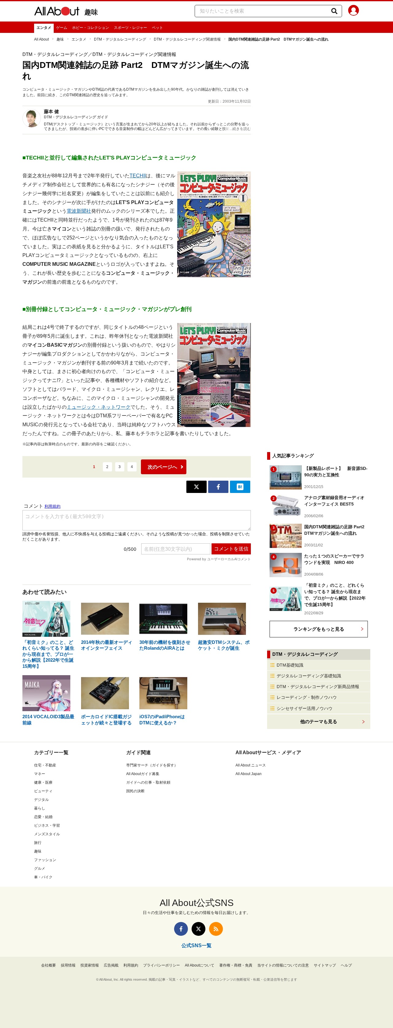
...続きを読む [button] (240, 129)
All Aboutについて (199, 965)
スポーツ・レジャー (130, 28)
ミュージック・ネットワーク (98, 407)
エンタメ (44, 28)
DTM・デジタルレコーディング (120, 39)
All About (41, 39)
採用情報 (68, 965)
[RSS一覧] (216, 929)
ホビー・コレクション (90, 28)
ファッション (45, 860)
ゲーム (61, 28)
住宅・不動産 (45, 765)
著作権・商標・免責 (235, 965)
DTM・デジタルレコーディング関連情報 (187, 39)
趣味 (91, 12)
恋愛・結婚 (43, 817)
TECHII (138, 175)
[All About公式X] (198, 929)
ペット (157, 28)
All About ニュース (250, 765)
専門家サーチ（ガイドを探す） (152, 765)
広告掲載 (111, 965)
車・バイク (43, 877)
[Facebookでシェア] (218, 487)
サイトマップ (325, 965)
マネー (39, 774)
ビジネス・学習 (47, 825)
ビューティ (43, 791)
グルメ (39, 868)
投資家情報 (89, 965)
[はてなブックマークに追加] (240, 487)
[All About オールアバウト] (57, 12)
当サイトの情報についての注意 (283, 965)
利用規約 (130, 965)
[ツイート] (196, 487)
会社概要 (48, 965)
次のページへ (162, 467)
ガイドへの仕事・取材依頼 (148, 782)
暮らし (39, 808)
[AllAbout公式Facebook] (181, 929)
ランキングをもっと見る (319, 629)
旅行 (37, 843)
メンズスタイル (47, 834)
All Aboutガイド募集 (142, 774)
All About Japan (248, 774)
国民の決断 (135, 791)
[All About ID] (353, 11)
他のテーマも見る (318, 721)
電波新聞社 (79, 211)
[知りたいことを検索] (334, 11)
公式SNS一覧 (196, 945)
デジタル (41, 800)
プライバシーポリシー (161, 965)
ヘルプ (346, 965)
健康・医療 (43, 782)
